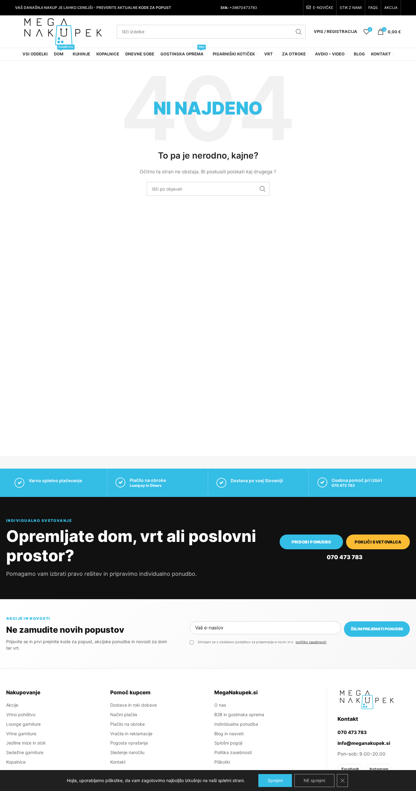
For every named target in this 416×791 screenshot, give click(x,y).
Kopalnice (16, 762)
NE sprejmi (314, 780)
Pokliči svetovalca (378, 541)
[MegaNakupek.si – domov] (366, 699)
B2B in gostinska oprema (239, 714)
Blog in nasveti (229, 733)
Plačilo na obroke (127, 724)
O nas (220, 705)
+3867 (234, 7)
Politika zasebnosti (233, 752)
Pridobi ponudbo (311, 541)
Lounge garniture (23, 724)
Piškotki (222, 762)
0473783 (249, 7)
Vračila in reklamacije (131, 733)
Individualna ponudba (236, 724)
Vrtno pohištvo (20, 714)
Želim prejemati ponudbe (377, 629)
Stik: (224, 7)
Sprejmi (275, 780)
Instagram (379, 769)
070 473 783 (343, 485)
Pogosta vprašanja (129, 742)
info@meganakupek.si (363, 743)
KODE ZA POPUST (155, 7)
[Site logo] (63, 31)
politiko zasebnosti (311, 642)
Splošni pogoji (228, 742)
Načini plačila (123, 714)
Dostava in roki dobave (133, 705)
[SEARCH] (299, 32)
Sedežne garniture (24, 752)
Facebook (350, 769)
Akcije (12, 705)
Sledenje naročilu (127, 752)
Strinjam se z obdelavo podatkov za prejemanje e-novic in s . (264, 642)
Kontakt (118, 762)
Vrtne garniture (21, 733)
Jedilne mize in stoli (25, 742)
